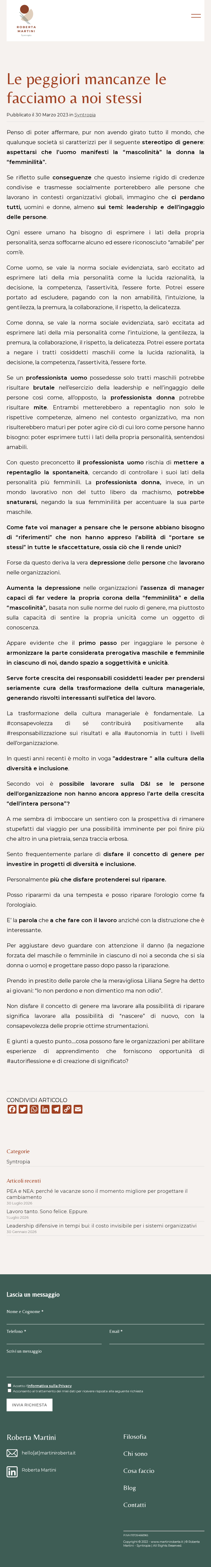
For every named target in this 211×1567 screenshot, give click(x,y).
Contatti (134, 1504)
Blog (129, 1487)
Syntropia (85, 114)
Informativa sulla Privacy (49, 1386)
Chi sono (135, 1453)
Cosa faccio (138, 1470)
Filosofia (134, 1436)
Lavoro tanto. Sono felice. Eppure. (47, 1212)
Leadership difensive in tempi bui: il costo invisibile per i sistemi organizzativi (102, 1226)
